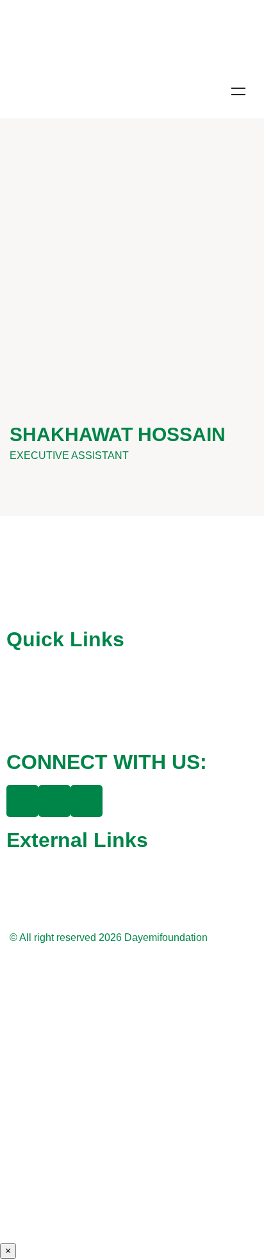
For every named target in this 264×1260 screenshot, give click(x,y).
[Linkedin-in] (86, 801)
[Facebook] (22, 801)
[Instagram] (54, 801)
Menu (238, 91)
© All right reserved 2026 (67, 937)
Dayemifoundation (166, 937)
